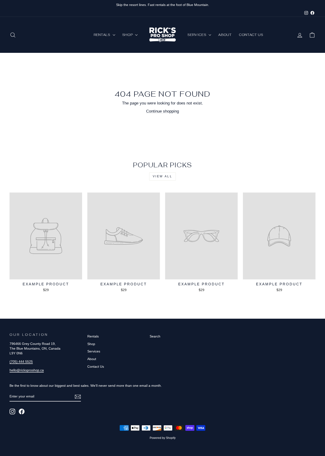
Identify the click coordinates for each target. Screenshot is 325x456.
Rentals (103, 35)
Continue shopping (162, 111)
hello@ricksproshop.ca (27, 370)
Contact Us (251, 35)
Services (197, 35)
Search (155, 336)
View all (162, 176)
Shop (128, 35)
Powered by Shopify (163, 438)
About (225, 35)
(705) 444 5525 (21, 361)
